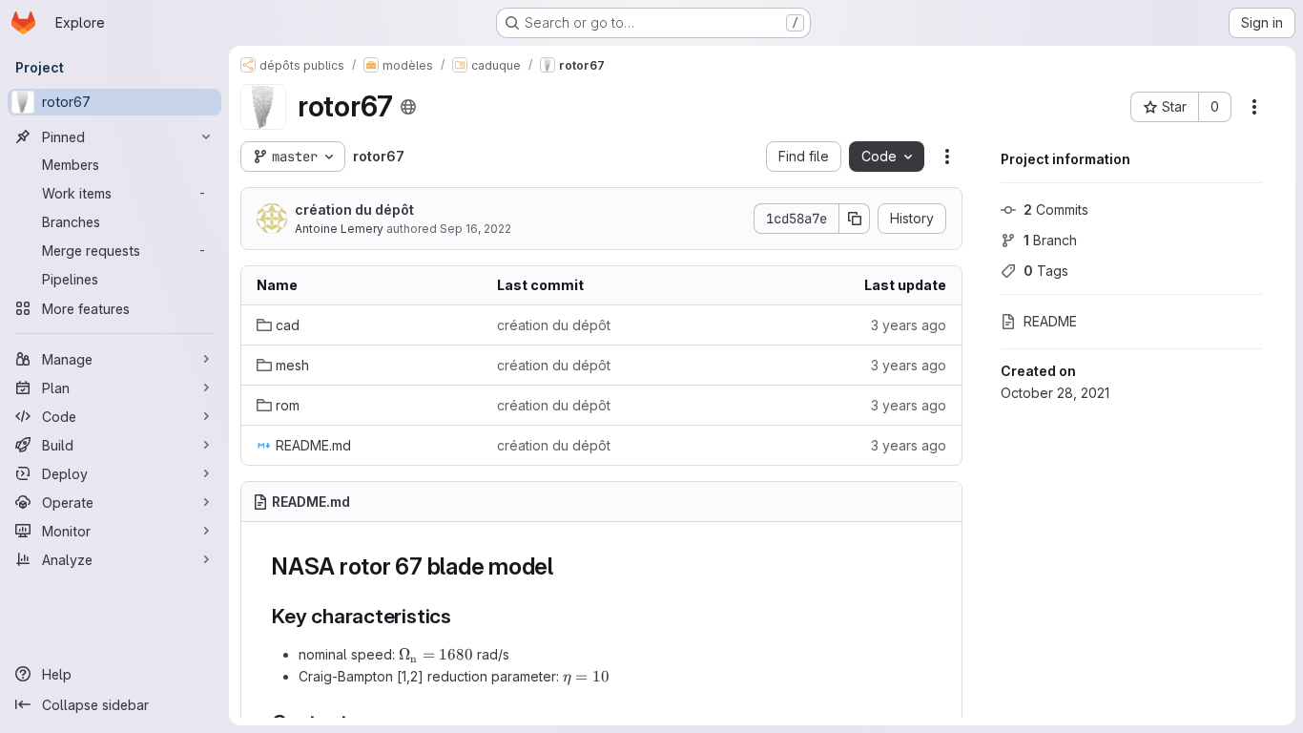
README (1050, 321)
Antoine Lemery (339, 228)
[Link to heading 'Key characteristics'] (462, 616)
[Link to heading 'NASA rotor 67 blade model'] (565, 566)
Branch (1050, 240)
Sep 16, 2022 (475, 228)
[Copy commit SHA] (854, 218)
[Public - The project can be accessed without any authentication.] (408, 107)
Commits (1056, 209)
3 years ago (908, 325)
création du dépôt (354, 209)
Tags (1046, 270)
